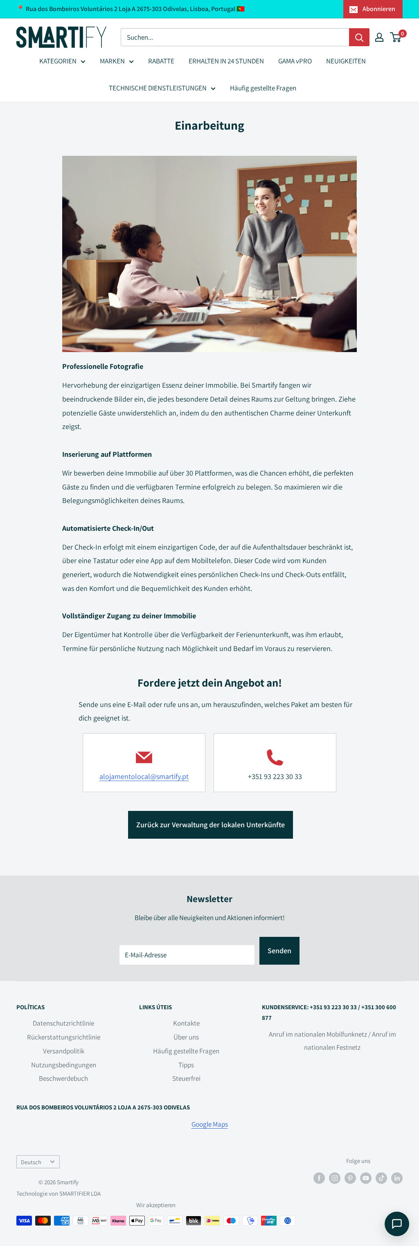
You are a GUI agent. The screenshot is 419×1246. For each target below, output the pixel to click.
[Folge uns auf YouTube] (366, 1177)
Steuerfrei (186, 1078)
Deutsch (31, 1162)
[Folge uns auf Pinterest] (350, 1177)
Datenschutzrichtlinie (63, 1023)
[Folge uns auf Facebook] (319, 1177)
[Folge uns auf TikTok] (381, 1177)
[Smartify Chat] (397, 1224)
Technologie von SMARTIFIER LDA (58, 1193)
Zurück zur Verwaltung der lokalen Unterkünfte (210, 824)
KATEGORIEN (58, 60)
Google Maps (209, 1124)
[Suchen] (359, 37)
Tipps (186, 1064)
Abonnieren (379, 8)
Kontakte (186, 1023)
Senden (279, 950)
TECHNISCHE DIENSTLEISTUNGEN (158, 87)
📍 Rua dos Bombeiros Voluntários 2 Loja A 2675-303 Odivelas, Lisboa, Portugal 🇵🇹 (130, 8)
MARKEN (112, 60)
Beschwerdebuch (63, 1078)
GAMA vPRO (295, 60)
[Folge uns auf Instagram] (334, 1177)
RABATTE (161, 60)
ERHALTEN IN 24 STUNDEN (226, 60)
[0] (396, 37)
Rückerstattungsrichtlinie (63, 1037)
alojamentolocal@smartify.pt (144, 776)
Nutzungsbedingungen (63, 1064)
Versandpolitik (63, 1050)
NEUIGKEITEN (346, 60)
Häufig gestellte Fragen (263, 87)
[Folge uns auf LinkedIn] (397, 1177)
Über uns (186, 1037)
